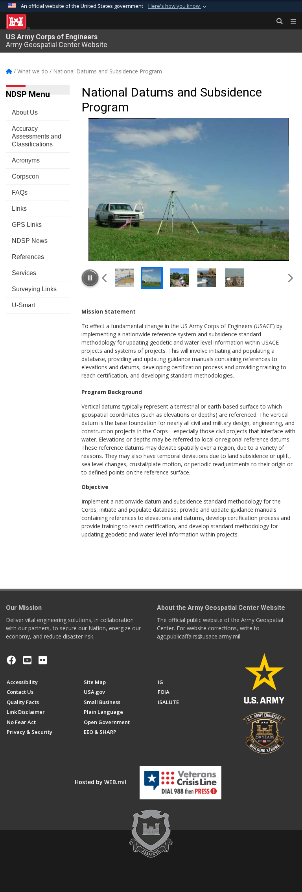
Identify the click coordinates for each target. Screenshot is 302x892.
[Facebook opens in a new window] (11, 660)
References (28, 257)
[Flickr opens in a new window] (43, 660)
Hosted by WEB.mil (100, 782)
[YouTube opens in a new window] (27, 660)
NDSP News (30, 240)
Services (24, 273)
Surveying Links (34, 289)
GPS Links (27, 224)
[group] (188, 189)
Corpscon (25, 176)
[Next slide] (290, 277)
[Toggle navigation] (290, 21)
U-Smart (23, 305)
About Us (25, 112)
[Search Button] (277, 21)
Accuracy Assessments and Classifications (36, 136)
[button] (178, 6)
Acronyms (26, 160)
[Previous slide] (105, 277)
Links (19, 208)
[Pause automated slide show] (90, 277)
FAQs (20, 192)
